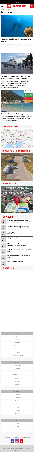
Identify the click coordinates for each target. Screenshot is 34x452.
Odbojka (18, 371)
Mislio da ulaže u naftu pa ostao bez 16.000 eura (19, 250)
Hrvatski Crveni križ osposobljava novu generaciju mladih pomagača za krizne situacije (20, 221)
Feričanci (17, 400)
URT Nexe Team (17, 375)
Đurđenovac (18, 397)
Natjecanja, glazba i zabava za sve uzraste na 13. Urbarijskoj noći (20, 233)
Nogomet (17, 365)
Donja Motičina (17, 394)
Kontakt (18, 429)
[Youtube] (21, 441)
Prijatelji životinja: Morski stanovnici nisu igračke (16, 40)
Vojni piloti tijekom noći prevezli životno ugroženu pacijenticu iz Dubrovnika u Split (18, 227)
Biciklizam (17, 378)
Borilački (17, 381)
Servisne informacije (17, 355)
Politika (18, 352)
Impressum (27, 448)
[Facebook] (12, 441)
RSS (18, 423)
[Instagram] (17, 441)
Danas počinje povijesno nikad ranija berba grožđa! (18, 256)
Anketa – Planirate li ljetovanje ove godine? (17, 113)
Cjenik (17, 426)
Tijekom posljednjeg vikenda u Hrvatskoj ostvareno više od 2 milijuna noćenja (16, 77)
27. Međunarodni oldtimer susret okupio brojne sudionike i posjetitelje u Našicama (20, 244)
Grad (17, 336)
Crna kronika (17, 346)
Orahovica (17, 410)
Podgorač (17, 413)
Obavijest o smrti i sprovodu (15, 238)
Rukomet (17, 368)
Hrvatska (17, 342)
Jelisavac (17, 404)
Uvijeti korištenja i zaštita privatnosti (15, 448)
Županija (17, 339)
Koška (17, 407)
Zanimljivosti (17, 349)
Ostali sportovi (17, 384)
